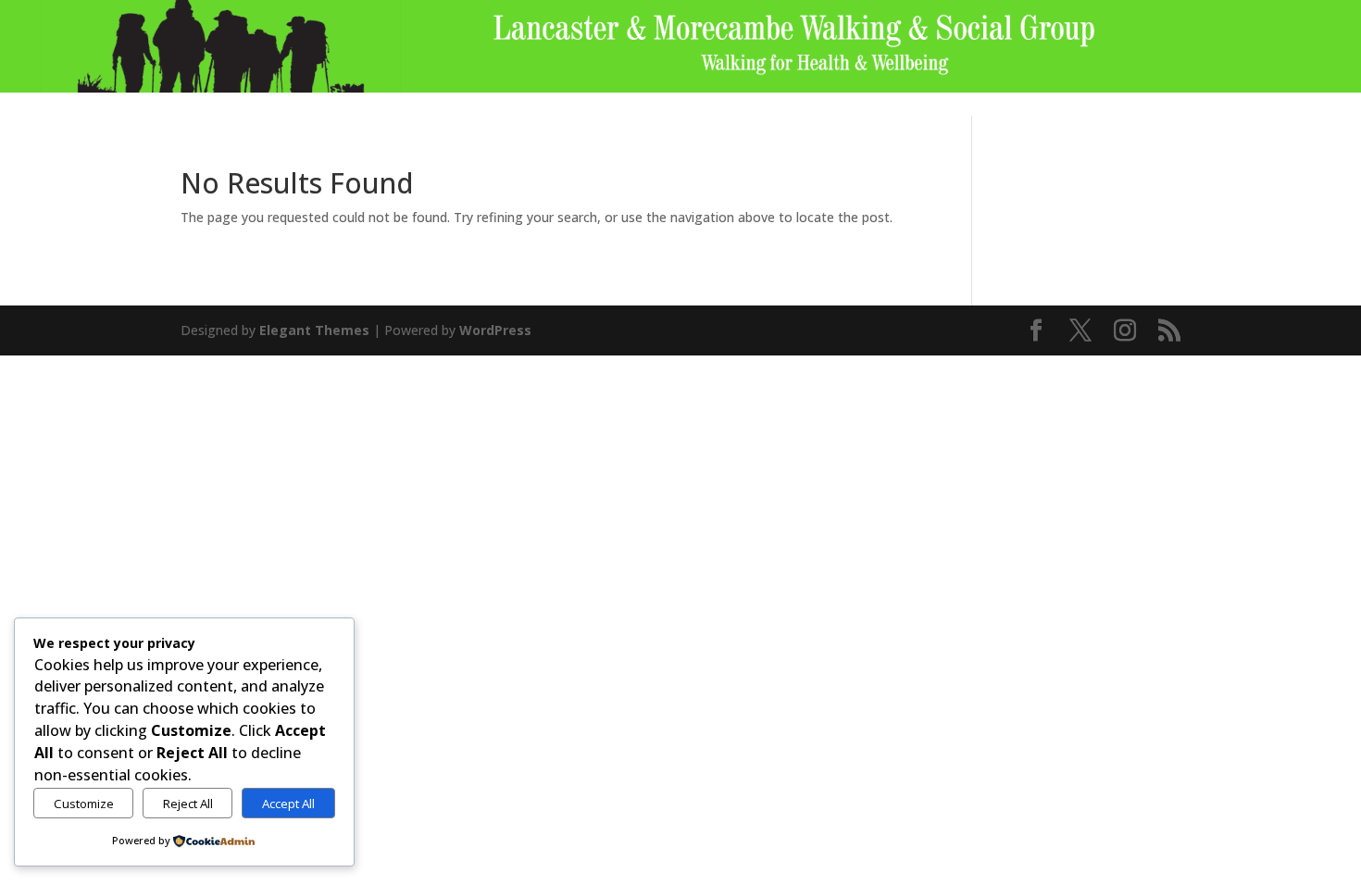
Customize (84, 803)
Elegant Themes (314, 330)
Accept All (288, 803)
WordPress (495, 330)
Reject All (188, 803)
